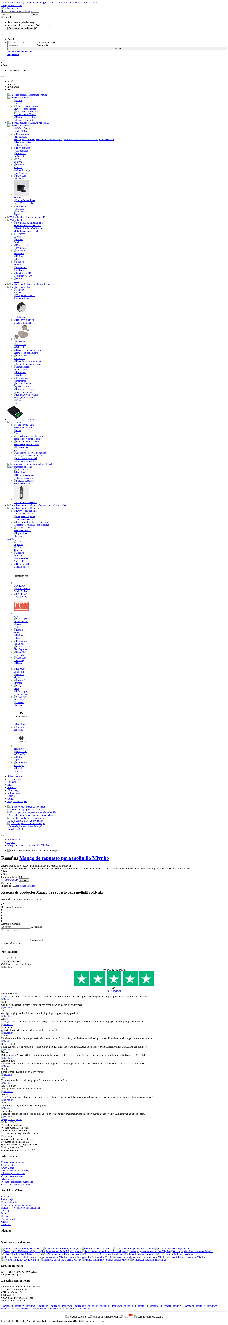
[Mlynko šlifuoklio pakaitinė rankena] (20, 1257)
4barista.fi (165, 1306)
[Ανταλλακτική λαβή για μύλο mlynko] (21, 1259)
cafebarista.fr (7, 1308)
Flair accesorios (106, 139)
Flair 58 (17, 139)
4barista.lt (188, 1306)
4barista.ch (211, 1306)
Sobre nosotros (8, 2)
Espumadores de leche (43, 464)
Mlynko (17, 264)
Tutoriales (6, 1224)
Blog (42, 2)
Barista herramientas (40, 284)
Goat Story (19, 660)
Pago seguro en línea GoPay (15, 1170)
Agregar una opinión (11, 1119)
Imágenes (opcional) (11, 943)
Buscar (35, 14)
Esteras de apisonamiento (26, 352)
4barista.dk (129, 1306)
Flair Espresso (20, 649)
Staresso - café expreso (25, 108)
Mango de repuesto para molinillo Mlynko (28, 845)
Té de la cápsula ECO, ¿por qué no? (25, 820)
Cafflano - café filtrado (25, 114)
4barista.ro (43, 1306)
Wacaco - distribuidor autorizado (17, 1181)
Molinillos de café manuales (27, 225)
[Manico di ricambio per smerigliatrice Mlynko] (106, 1259)
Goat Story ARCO (23, 275)
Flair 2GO (93, 139)
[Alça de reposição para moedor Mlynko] (103, 1254)
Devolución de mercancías (14, 1162)
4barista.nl (105, 1306)
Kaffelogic (19, 765)
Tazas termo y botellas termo (28, 438)
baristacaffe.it (69, 1308)
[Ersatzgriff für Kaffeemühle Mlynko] (20, 1251)
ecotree (17, 627)
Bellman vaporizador (24, 478)
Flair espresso (20, 136)
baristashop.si (84, 1308)
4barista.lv (176, 1306)
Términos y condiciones (13, 1173)
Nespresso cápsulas (23, 519)
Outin (16, 103)
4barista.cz (18, 1306)
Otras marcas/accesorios (25, 502)
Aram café (19, 208)
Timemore (19, 253)
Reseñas (49, 2)
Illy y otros (19, 536)
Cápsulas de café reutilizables (53, 505)
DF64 (16, 615)
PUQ (16, 688)
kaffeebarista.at (23, 1308)
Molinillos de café (36, 217)
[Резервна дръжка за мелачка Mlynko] (61, 1259)
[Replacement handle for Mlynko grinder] (61, 1251)
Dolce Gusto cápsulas (24, 513)
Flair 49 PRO (28, 139)
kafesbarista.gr (39, 1308)
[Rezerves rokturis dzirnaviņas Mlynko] (176, 1254)
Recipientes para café (24, 461)
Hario (16, 281)
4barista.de (67, 1306)
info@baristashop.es (11, 5)
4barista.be (117, 1306)
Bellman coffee (21, 145)
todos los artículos (16, 829)
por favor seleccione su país (20, 25)
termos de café (21, 450)
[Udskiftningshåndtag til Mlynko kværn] (21, 1254)
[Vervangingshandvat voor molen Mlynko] (148, 1251)
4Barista (18, 550)
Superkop (18, 214)
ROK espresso (21, 150)
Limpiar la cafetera (23, 392)
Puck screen (19, 341)
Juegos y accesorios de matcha (28, 455)
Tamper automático (23, 298)
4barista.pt (153, 1306)
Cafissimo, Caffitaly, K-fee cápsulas (31, 524)
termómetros (20, 380)
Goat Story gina (21, 173)
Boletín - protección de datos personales (20, 1207)
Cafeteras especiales (39, 122)
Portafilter (18, 375)
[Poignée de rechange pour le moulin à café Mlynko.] (140, 1257)
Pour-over (18, 178)
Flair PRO (41, 139)
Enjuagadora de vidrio (24, 397)
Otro (16, 403)
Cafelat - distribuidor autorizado (16, 1184)
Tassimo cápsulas (22, 530)
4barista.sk (6, 1306)
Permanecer (21, 28)
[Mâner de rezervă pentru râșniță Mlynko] (134, 1248)
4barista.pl (55, 1306)
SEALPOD (19, 699)
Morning (18, 197)
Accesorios (28, 419)
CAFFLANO (20, 597)
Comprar (24, 880)
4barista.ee (199, 1306)
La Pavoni (19, 156)
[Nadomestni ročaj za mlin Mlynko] (148, 1259)
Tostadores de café (23, 427)
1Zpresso (18, 236)
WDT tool (19, 347)
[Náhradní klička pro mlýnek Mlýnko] (62, 1248)
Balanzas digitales (22, 322)
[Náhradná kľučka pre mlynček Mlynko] (22, 1248)
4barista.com (80, 1306)
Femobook (19, 270)
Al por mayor (60, 2)
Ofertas (86, 2)
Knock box (19, 358)
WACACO (19, 754)
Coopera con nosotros (12, 1176)
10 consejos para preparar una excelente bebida (30, 815)
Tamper (17, 292)
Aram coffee (20, 561)
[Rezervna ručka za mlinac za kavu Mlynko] (104, 1251)
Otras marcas (20, 248)
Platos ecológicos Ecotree (26, 444)
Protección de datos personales (16, 1205)
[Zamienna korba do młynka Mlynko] (174, 1248)
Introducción (13, 839)
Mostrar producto (9, 880)
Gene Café (19, 655)
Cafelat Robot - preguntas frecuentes (25, 809)
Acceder (117, 49)
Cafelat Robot (20, 131)
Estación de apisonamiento (27, 364)
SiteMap (5, 1210)
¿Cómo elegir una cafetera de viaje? (24, 826)
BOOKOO (19, 585)
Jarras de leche (21, 369)
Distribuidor (19, 317)
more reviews (114, 991)
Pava (16, 433)
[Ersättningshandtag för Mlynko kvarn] (62, 1254)
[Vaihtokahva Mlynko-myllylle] (140, 1254)
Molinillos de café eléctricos (27, 231)
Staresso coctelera (22, 483)
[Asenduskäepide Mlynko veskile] (57, 1257)
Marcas (11, 538)
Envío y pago (23, 2)
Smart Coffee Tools (23, 203)
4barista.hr (93, 1306)
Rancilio (18, 167)
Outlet (94, 2)
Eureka (17, 242)
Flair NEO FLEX (79, 139)
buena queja (7, 1199)
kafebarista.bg (54, 1308)
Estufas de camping (23, 120)
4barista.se (141, 1306)
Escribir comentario (11, 961)
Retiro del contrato (10, 1202)
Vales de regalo (74, 2)
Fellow (17, 259)
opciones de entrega (26, 885)
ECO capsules (21, 621)
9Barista (18, 162)
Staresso (18, 705)
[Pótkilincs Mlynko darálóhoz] (97, 1248)
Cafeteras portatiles (38, 94)
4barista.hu (30, 1306)
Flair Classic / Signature (58, 139)
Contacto (34, 2)
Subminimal (19, 472)
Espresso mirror (21, 386)
